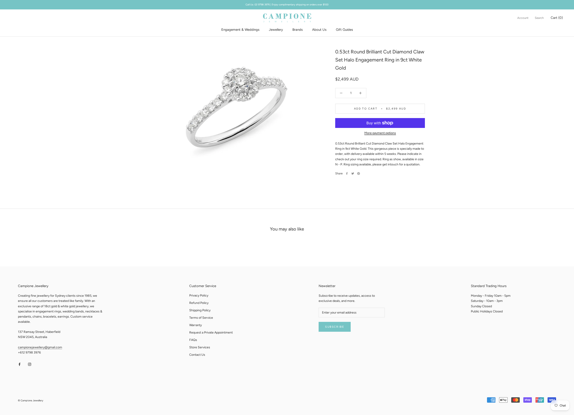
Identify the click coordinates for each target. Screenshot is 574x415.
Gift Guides (344, 30)
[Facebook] (347, 173)
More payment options (380, 133)
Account (522, 18)
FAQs (193, 340)
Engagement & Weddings (240, 30)
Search (539, 18)
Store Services (199, 347)
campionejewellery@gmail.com (40, 347)
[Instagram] (29, 364)
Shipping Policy (200, 310)
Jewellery (276, 30)
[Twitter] (352, 173)
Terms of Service (201, 318)
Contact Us (197, 355)
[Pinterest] (358, 173)
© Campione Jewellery (30, 400)
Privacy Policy (198, 295)
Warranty (195, 325)
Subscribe (334, 326)
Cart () (557, 18)
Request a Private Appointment (211, 332)
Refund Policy (199, 303)
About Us (319, 30)
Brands (297, 30)
